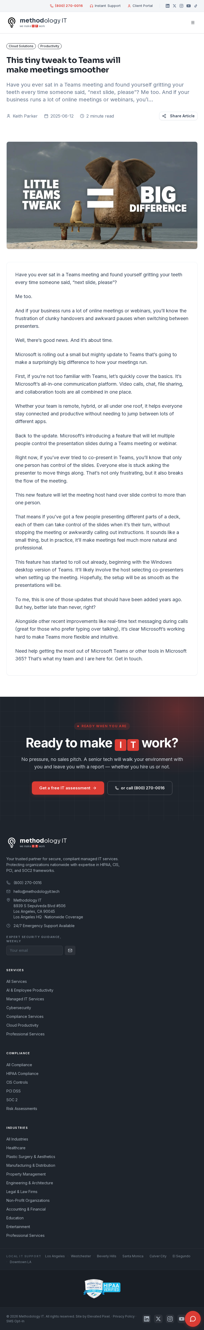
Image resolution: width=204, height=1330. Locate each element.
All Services (16, 981)
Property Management (26, 1174)
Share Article (182, 116)
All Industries (17, 1139)
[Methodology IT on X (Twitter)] (174, 6)
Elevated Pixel (98, 1316)
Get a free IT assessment (64, 787)
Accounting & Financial (26, 1209)
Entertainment (18, 1226)
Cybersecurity (18, 1007)
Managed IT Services (25, 999)
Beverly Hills (106, 1256)
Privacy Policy (124, 1316)
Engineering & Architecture (29, 1183)
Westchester (81, 1256)
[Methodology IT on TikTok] (196, 6)
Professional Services (25, 1034)
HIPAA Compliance (22, 1073)
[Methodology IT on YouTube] (188, 6)
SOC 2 (12, 1099)
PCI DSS (13, 1091)
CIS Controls (17, 1082)
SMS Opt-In (15, 1321)
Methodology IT (31, 1316)
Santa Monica (132, 1256)
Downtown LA (20, 1262)
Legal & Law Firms (21, 1191)
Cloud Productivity (22, 1025)
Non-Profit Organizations (28, 1200)
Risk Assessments (21, 1108)
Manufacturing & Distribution (30, 1165)
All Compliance (19, 1064)
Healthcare (16, 1148)
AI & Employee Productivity (29, 990)
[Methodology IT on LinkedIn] (167, 6)
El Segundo (181, 1256)
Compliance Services (25, 1016)
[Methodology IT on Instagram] (181, 6)
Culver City (158, 1256)
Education (15, 1218)
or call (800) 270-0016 (143, 787)
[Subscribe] (70, 950)
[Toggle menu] (193, 22)
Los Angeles (55, 1256)
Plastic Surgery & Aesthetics (30, 1156)
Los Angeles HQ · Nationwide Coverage (48, 917)
